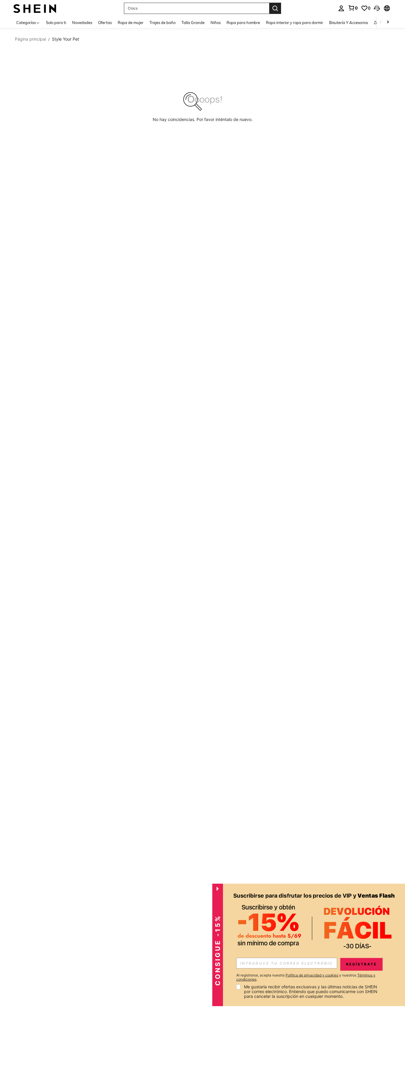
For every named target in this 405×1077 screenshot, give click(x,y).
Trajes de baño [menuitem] (162, 22)
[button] (376, 8)
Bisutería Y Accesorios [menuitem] (348, 22)
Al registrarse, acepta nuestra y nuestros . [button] (305, 977)
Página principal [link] (30, 39)
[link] (353, 8)
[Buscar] (275, 8)
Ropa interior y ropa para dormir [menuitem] (294, 22)
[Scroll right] (388, 22)
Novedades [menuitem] (82, 22)
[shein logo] (34, 8)
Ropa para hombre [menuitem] (243, 22)
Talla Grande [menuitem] (193, 22)
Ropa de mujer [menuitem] (130, 22)
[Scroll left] (381, 22)
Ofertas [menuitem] (105, 22)
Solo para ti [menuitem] (56, 22)
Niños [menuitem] (216, 22)
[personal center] (341, 8)
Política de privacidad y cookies (312, 975)
